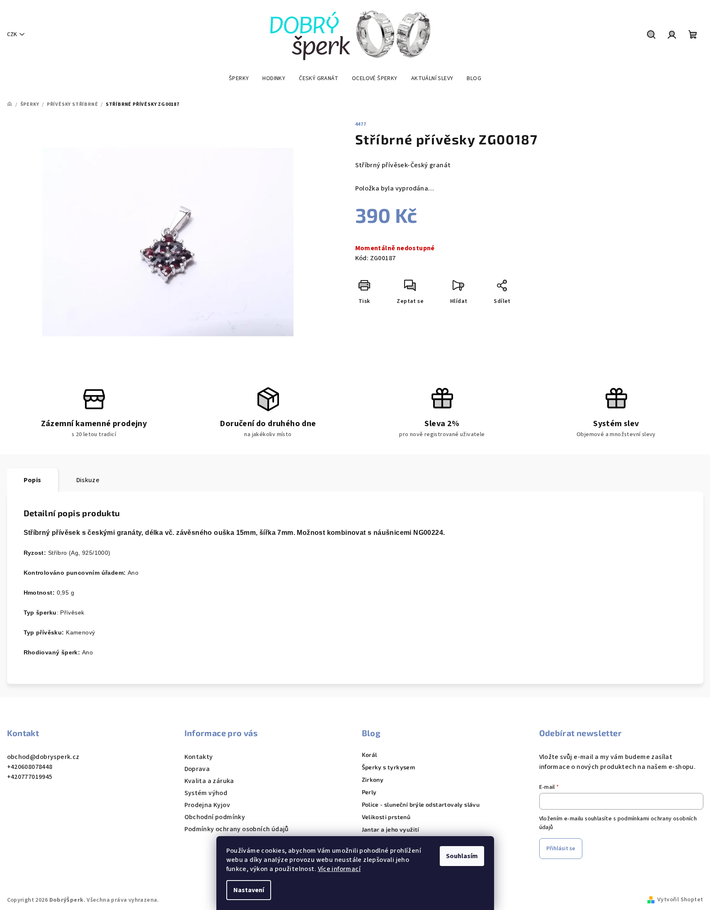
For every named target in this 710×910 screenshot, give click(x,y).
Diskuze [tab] (88, 480)
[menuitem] (238, 78)
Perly (369, 792)
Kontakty (198, 756)
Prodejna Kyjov (207, 805)
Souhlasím (462, 856)
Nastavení (248, 890)
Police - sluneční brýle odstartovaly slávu (421, 805)
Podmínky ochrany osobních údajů (236, 829)
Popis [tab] (32, 480)
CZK (12, 34)
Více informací (339, 868)
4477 (360, 124)
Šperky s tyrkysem (388, 767)
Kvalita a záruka (209, 781)
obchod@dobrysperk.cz (43, 756)
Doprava (197, 768)
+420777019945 (30, 776)
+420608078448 (30, 766)
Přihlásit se (560, 848)
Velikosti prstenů (386, 817)
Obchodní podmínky (214, 817)
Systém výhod (206, 793)
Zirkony (373, 780)
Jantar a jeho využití (390, 829)
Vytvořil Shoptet (680, 899)
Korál (369, 755)
